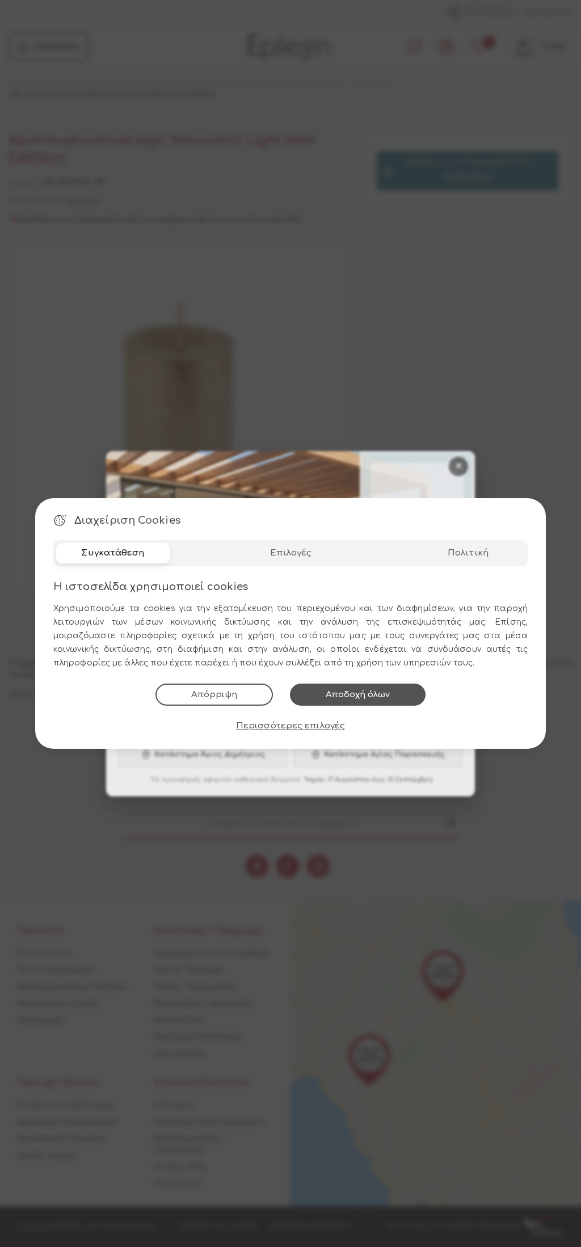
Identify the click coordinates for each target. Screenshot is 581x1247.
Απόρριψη (214, 694)
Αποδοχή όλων (358, 694)
